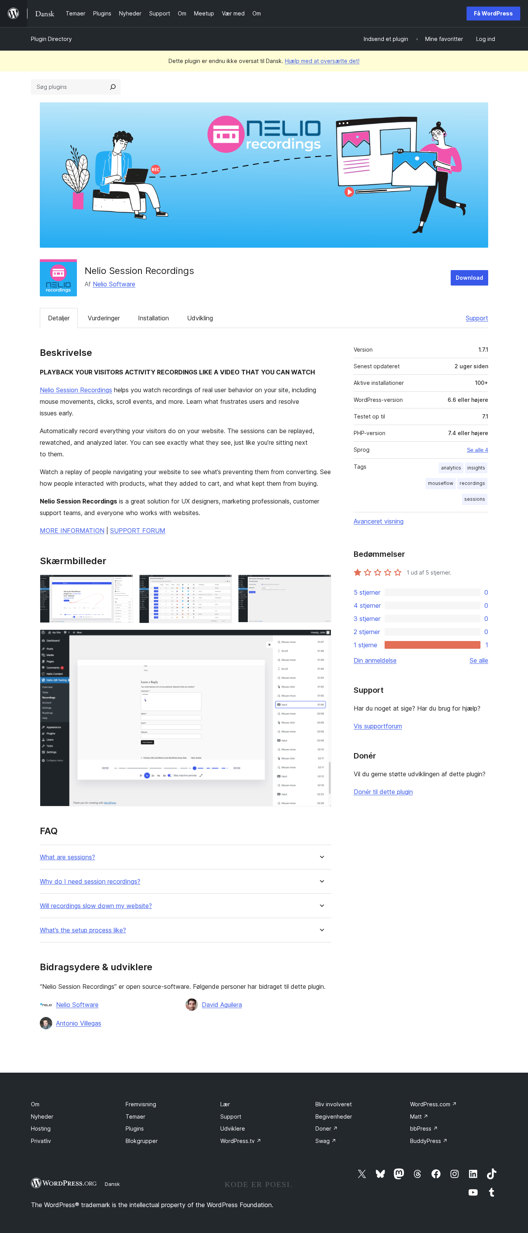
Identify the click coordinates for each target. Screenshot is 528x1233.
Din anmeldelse (375, 660)
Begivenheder (333, 1116)
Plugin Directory (51, 39)
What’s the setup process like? (83, 930)
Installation (153, 318)
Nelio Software (114, 284)
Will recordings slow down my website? (96, 906)
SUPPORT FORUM (137, 530)
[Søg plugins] (113, 87)
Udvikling (200, 318)
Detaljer (59, 318)
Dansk (112, 1184)
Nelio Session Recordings (76, 390)
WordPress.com (433, 1104)
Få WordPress (493, 13)
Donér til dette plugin (383, 792)
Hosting (41, 1128)
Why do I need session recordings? (90, 881)
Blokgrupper (142, 1141)
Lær (225, 1104)
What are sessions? (67, 857)
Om (35, 1104)
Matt (419, 1116)
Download (469, 277)
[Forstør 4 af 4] (321, 640)
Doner (326, 1128)
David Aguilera (222, 1005)
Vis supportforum (378, 726)
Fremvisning (141, 1104)
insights (476, 468)
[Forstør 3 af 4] (321, 585)
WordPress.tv (240, 1141)
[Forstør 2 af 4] (221, 585)
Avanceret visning (379, 521)
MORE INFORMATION (72, 530)
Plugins (135, 1128)
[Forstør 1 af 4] (122, 585)
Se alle (479, 660)
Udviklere (232, 1128)
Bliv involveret (333, 1104)
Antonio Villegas (78, 1023)
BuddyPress (429, 1141)
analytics (451, 468)
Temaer (135, 1116)
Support (477, 318)
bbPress (424, 1128)
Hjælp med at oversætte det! (322, 61)
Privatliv (41, 1141)
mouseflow (440, 483)
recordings (472, 483)
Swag (325, 1141)
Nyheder (42, 1116)
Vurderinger (104, 318)
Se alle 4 (477, 450)
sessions (474, 499)
